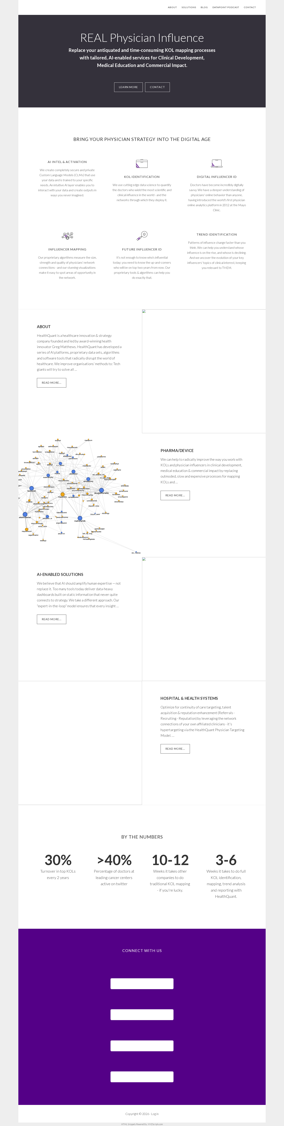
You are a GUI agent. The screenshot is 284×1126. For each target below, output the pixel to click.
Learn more (128, 87)
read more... (54, 384)
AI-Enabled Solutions (60, 574)
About (44, 326)
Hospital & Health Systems (189, 698)
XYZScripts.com (155, 1124)
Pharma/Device (177, 450)
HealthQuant (55, 7)
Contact (157, 87)
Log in (155, 1114)
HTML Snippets (128, 1124)
